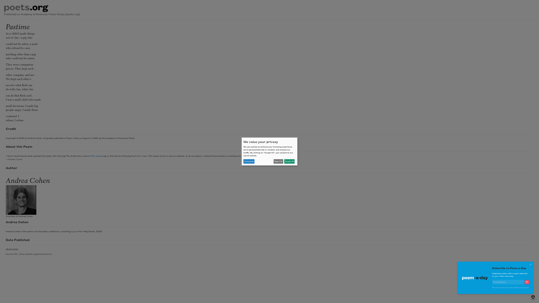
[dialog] (269, 151)
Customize (249, 161)
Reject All (278, 161)
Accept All (289, 161)
